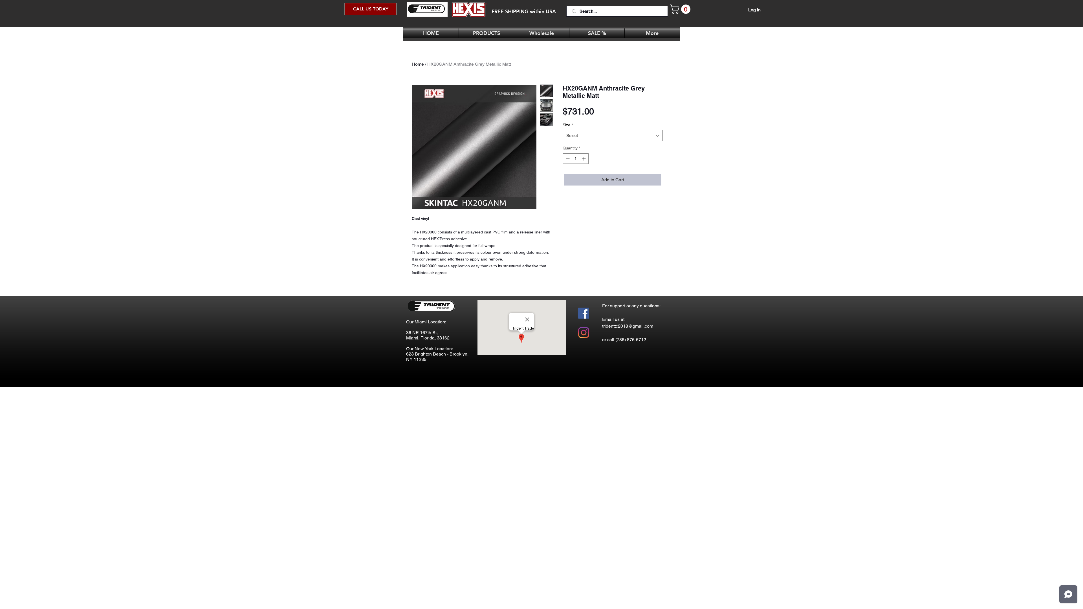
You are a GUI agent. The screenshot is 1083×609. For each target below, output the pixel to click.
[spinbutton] (576, 159)
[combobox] (613, 135)
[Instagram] (583, 332)
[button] (681, 9)
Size (568, 125)
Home (418, 64)
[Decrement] (567, 159)
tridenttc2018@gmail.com (627, 326)
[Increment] (584, 159)
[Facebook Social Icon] (583, 313)
